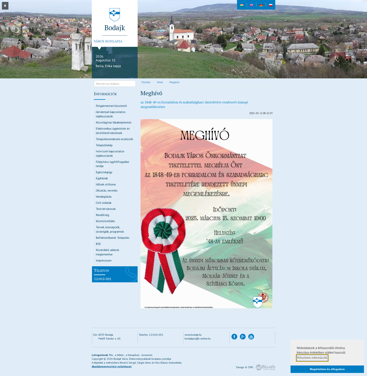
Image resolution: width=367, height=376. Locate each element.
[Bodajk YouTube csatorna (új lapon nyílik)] (251, 336)
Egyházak (102, 178)
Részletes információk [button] (312, 357)
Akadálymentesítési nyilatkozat (112, 366)
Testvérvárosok (106, 209)
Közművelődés (105, 221)
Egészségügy (104, 172)
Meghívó (174, 82)
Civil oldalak (103, 203)
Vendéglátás (104, 196)
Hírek (160, 82)
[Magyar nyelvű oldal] (242, 5)
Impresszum (103, 260)
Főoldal (145, 82)
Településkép (104, 145)
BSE (98, 244)
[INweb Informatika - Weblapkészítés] (265, 367)
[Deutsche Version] (261, 5)
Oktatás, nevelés (107, 190)
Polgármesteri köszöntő (111, 106)
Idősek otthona (106, 184)
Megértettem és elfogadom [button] (327, 369)
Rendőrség (102, 215)
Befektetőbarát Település (112, 238)
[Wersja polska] (270, 5)
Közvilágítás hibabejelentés (114, 122)
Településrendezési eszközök (114, 139)
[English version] (251, 5)
